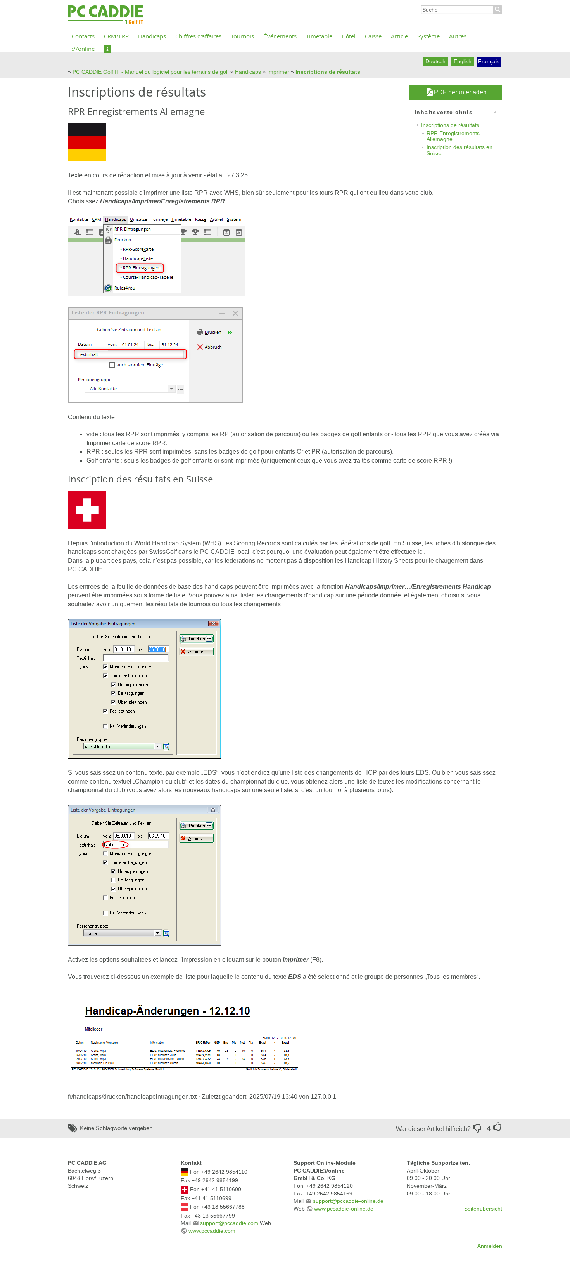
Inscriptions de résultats (327, 72)
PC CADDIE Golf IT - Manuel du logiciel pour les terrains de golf (151, 72)
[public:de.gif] (87, 141)
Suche (498, 9)
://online (83, 48)
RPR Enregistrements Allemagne (453, 136)
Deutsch (435, 61)
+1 (497, 1126)
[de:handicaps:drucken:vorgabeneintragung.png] (144, 688)
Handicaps (152, 36)
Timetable (319, 36)
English (463, 61)
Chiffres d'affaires (198, 36)
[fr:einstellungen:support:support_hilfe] (107, 48)
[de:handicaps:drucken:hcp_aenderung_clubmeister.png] (144, 874)
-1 (477, 1128)
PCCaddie (105, 15)
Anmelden (489, 1246)
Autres (457, 36)
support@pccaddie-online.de (348, 1201)
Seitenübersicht (483, 1209)
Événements (280, 36)
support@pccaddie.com (229, 1223)
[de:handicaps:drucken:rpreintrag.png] (156, 255)
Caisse (373, 36)
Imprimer (278, 72)
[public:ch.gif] (87, 509)
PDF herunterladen (460, 92)
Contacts (83, 36)
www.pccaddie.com (211, 1231)
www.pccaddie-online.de (343, 1209)
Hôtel (349, 36)
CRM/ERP (116, 36)
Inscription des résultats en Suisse (459, 150)
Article (399, 36)
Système (428, 36)
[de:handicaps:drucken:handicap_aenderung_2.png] (186, 1036)
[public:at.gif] (184, 1207)
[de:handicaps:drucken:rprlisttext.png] (155, 354)
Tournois (242, 36)
